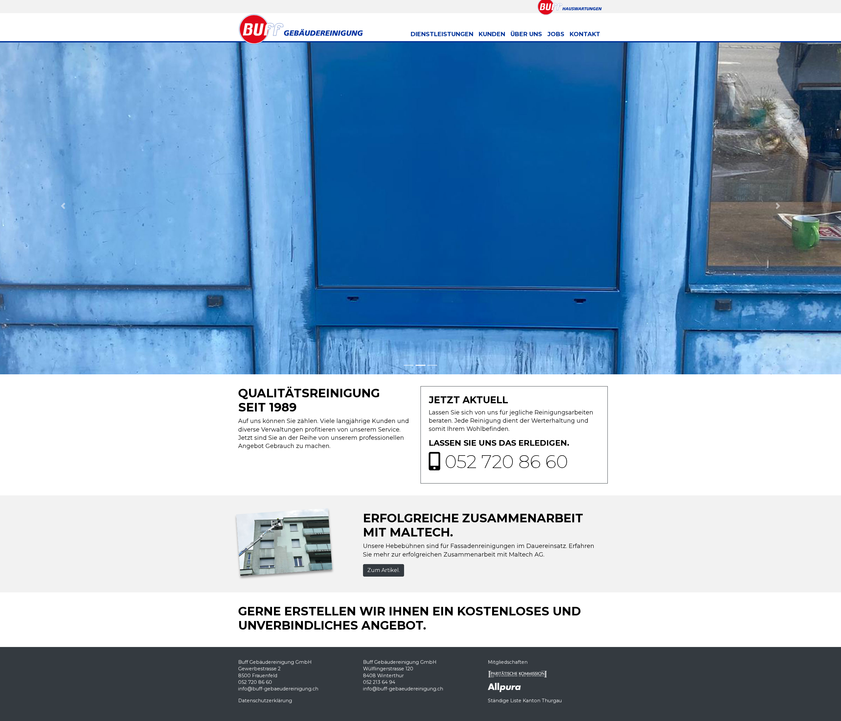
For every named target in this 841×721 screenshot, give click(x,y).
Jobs (555, 34)
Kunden (492, 34)
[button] (63, 205)
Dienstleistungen (442, 34)
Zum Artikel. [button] (383, 570)
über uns (526, 34)
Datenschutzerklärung (265, 701)
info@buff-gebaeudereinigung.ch (278, 689)
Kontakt (585, 34)
